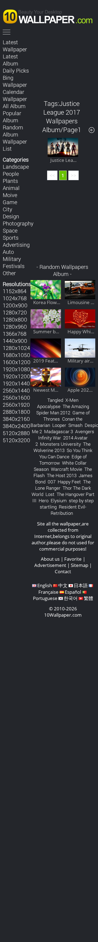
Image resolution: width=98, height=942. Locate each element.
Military (12, 258)
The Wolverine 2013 (62, 447)
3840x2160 (16, 418)
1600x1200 (16, 361)
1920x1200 (16, 376)
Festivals (13, 265)
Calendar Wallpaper (15, 95)
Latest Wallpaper (15, 45)
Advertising (16, 244)
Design (11, 216)
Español (73, 592)
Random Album (13, 131)
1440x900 (15, 340)
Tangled (55, 400)
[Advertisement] (62, 65)
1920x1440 (16, 383)
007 (52, 482)
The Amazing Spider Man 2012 (62, 409)
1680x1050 (16, 354)
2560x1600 (16, 397)
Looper (59, 425)
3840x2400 (16, 425)
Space (10, 230)
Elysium (59, 500)
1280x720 (15, 312)
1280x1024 (16, 347)
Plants (10, 180)
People (11, 173)
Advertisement (50, 565)
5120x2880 (16, 432)
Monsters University (60, 444)
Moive (10, 194)
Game (10, 202)
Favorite (73, 559)
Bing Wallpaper (15, 81)
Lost (49, 494)
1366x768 (14, 333)
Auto (8, 251)
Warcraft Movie (66, 469)
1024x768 (15, 298)
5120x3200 (16, 440)
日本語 (81, 585)
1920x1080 (16, 369)
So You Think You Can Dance (66, 453)
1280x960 (15, 326)
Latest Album (10, 60)
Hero (43, 500)
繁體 (88, 598)
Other (9, 273)
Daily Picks (16, 70)
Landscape (16, 166)
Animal (11, 187)
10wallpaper (50, 15)
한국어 (71, 598)
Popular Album (12, 116)
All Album (14, 105)
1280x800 (15, 319)
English (44, 585)
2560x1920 (16, 404)
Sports (11, 237)
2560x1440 (16, 390)
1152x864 (14, 291)
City (7, 209)
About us (50, 559)
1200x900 (15, 305)
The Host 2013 (61, 475)
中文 (63, 585)
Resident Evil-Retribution (68, 510)
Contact (63, 571)
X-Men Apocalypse (58, 403)
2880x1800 (16, 411)
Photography (18, 223)
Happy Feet (69, 482)
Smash (75, 425)
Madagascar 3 (58, 431)
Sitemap (79, 565)
